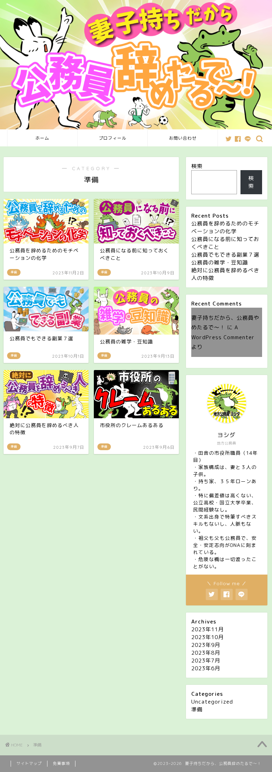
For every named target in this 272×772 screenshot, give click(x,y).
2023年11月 (207, 629)
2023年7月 (205, 660)
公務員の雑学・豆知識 (219, 262)
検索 (197, 166)
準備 (197, 709)
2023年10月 (207, 637)
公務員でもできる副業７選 (225, 254)
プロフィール (112, 138)
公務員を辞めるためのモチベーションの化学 (225, 227)
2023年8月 (205, 652)
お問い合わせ (183, 138)
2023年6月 (205, 668)
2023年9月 (205, 645)
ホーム (42, 138)
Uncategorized (212, 701)
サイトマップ (29, 763)
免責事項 (61, 763)
